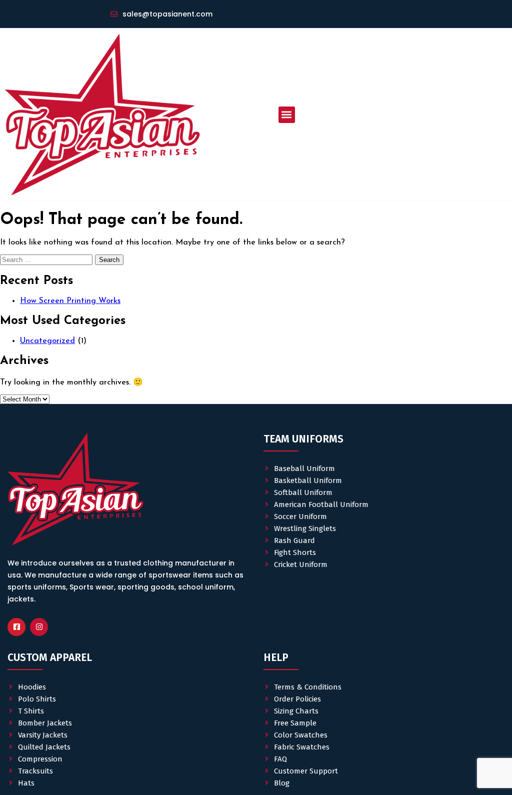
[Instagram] (39, 627)
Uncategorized (47, 341)
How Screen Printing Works (70, 301)
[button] (286, 114)
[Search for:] (47, 260)
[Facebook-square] (17, 627)
